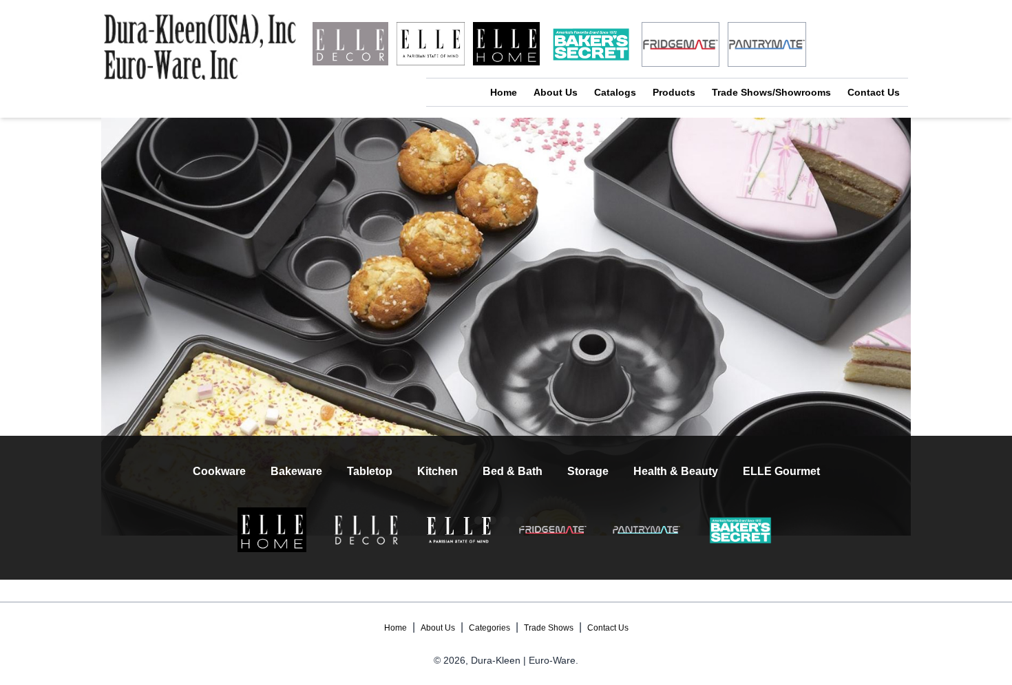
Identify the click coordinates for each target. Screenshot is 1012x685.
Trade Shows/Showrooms (771, 92)
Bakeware (296, 471)
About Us (556, 92)
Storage (588, 471)
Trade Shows (548, 628)
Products (674, 92)
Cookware (219, 471)
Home (503, 92)
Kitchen (437, 471)
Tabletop (369, 471)
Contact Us (873, 92)
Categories (489, 628)
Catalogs (615, 92)
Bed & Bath (512, 471)
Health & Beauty (675, 471)
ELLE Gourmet (781, 471)
